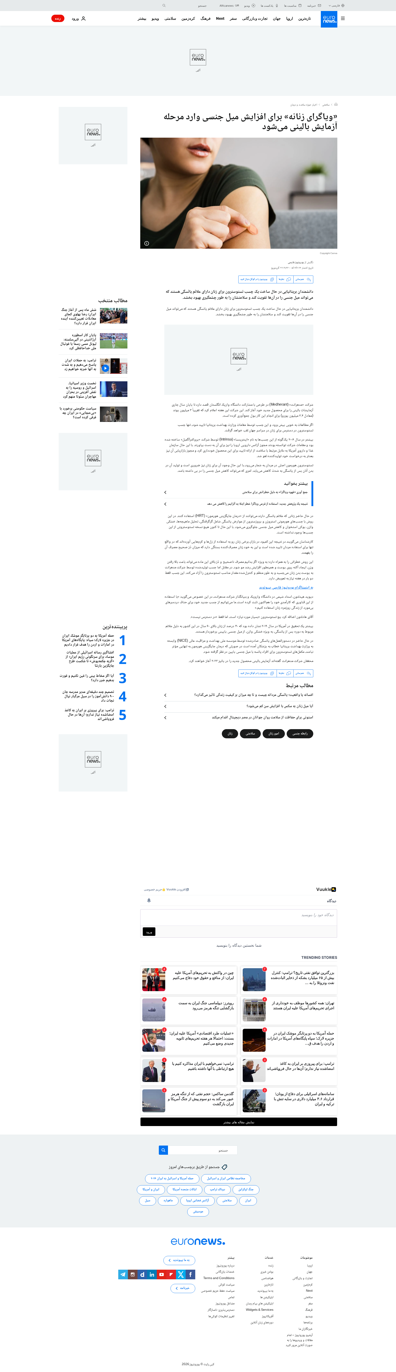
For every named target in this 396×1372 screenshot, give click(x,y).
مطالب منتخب (112, 301)
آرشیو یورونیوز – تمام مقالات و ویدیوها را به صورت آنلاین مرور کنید (299, 1340)
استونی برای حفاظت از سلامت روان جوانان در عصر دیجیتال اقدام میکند (262, 717)
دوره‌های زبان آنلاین (261, 1322)
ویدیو (155, 18)
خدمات (269, 1258)
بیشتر (231, 1258)
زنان (230, 733)
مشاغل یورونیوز (225, 1303)
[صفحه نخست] (336, 105)
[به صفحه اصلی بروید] (329, 19)
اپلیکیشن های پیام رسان (259, 1303)
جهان (277, 18)
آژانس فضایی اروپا (197, 1200)
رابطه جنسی (300, 733)
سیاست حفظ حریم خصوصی (217, 1291)
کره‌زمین (188, 18)
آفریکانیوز (267, 1316)
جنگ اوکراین (246, 1189)
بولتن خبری (266, 1272)
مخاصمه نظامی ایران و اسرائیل (226, 1178)
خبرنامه (185, 1288)
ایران (248, 1200)
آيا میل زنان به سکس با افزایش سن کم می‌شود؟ (280, 706)
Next (220, 18)
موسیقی (198, 1211)
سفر (233, 18)
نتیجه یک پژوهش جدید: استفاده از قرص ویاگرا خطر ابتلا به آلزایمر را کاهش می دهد (257, 504)
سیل (147, 1200)
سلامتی (170, 18)
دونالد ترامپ (217, 1189)
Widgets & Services (259, 1310)
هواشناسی (267, 1278)
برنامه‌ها (308, 1322)
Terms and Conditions (218, 1278)
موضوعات (306, 1258)
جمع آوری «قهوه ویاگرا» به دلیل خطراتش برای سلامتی (275, 492)
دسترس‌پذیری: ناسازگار (221, 1310)
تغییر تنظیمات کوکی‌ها (221, 1316)
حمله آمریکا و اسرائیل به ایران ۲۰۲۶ (172, 1178)
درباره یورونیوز (225, 1266)
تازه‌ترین (304, 18)
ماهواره (168, 1200)
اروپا (289, 18)
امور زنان (273, 733)
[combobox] (187, 5)
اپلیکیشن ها (266, 1297)
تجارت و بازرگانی (254, 18)
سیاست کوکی (226, 1284)
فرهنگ (206, 18)
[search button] (164, 5)
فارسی (336, 5)
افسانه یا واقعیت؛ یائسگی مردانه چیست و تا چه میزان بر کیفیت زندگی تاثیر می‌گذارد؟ (253, 695)
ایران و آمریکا (151, 1189)
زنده (58, 18)
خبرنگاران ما (306, 1329)
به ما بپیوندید (265, 1291)
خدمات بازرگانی (225, 1272)
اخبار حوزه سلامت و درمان (303, 105)
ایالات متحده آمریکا (185, 1189)
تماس (231, 1297)
